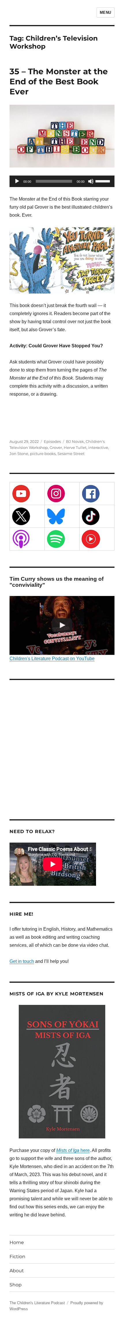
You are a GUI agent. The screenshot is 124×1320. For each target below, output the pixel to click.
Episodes (52, 441)
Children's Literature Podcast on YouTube (52, 658)
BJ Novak (75, 441)
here (73, 1150)
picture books (43, 453)
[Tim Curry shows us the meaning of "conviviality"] (62, 625)
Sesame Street (70, 453)
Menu (105, 12)
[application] (62, 181)
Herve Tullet (75, 447)
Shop (16, 1284)
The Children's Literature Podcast (37, 1303)
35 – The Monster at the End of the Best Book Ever (59, 81)
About (17, 1270)
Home (17, 1242)
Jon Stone (19, 453)
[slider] (103, 181)
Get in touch (22, 961)
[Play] (17, 181)
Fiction (17, 1256)
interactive (98, 447)
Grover (56, 447)
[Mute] (91, 181)
